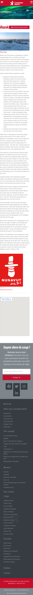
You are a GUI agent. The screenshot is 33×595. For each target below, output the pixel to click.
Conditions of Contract (10, 526)
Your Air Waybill (8, 506)
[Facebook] (9, 386)
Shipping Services (8, 501)
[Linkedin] (16, 393)
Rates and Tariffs (8, 517)
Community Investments (10, 514)
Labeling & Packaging (10, 509)
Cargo (5, 496)
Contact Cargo (7, 503)
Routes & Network (9, 512)
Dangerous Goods (9, 520)
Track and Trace (8, 523)
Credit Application (8, 528)
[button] (2, 2)
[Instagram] (24, 386)
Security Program (8, 534)
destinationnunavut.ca (6, 290)
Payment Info (7, 531)
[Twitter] (16, 386)
